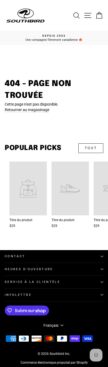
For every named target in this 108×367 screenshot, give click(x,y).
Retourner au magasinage (27, 110)
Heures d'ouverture (29, 269)
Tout (91, 148)
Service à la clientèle (32, 282)
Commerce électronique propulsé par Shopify (54, 363)
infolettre (18, 295)
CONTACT (15, 256)
